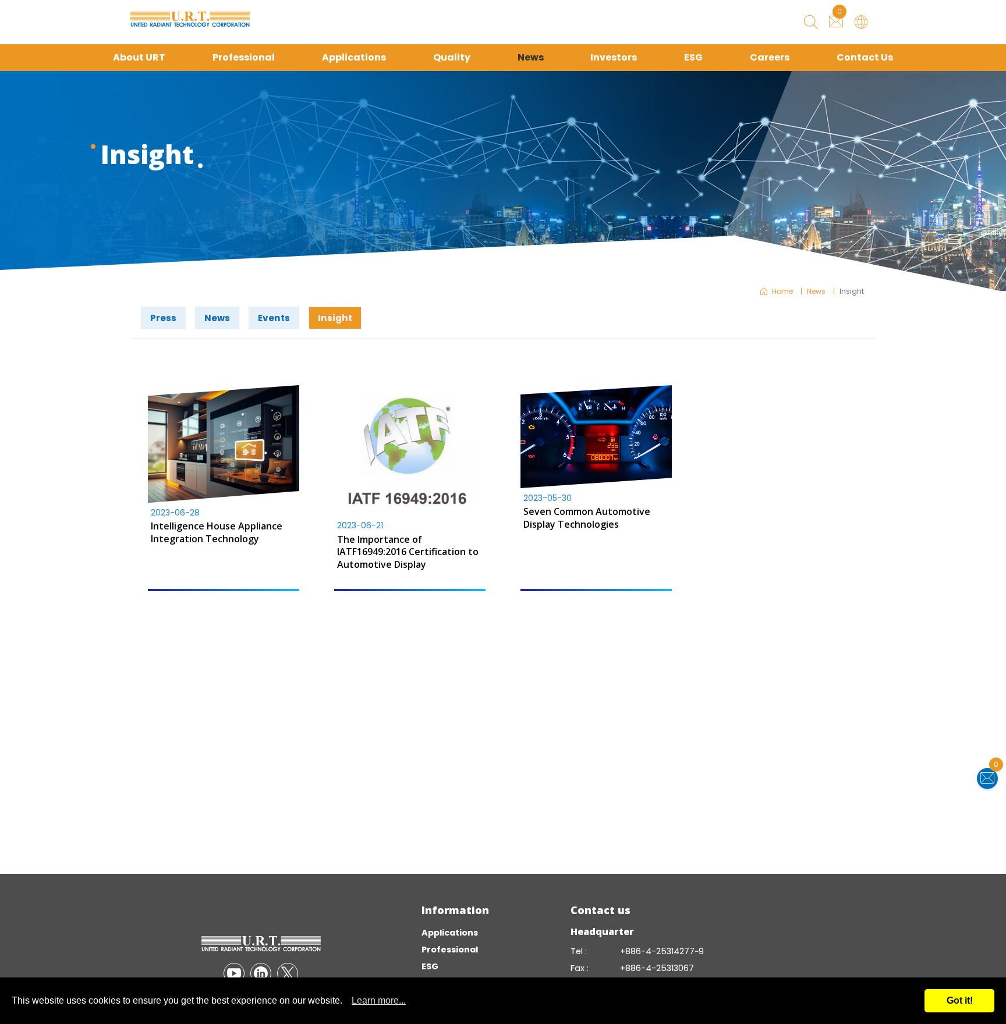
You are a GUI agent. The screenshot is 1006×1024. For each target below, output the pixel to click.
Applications (354, 57)
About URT (139, 57)
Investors (613, 57)
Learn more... (379, 1000)
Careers (769, 57)
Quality (451, 57)
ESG (693, 57)
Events (274, 318)
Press (163, 318)
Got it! (960, 1000)
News (531, 57)
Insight (335, 318)
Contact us (600, 910)
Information (455, 910)
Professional (243, 57)
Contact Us (865, 57)
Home (782, 291)
